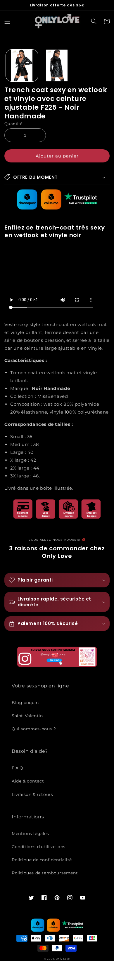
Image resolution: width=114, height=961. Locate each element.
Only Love (63, 958)
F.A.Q (17, 768)
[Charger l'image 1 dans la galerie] (22, 66)
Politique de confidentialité (42, 859)
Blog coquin (25, 702)
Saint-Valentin (27, 715)
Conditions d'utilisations (38, 846)
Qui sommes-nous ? (34, 728)
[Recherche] (93, 21)
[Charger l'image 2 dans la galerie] (57, 66)
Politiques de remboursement (45, 873)
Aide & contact (28, 781)
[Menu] (7, 21)
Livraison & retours (32, 794)
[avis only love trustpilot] (57, 208)
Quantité (13, 123)
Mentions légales (30, 833)
